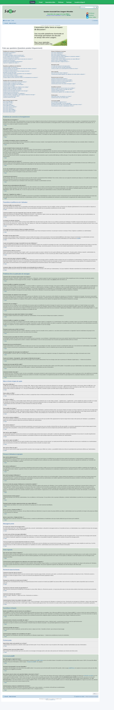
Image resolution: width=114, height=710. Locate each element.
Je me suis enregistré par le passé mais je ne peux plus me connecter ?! (18, 59)
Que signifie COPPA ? (7, 53)
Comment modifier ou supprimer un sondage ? (12, 88)
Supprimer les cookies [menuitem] (79, 696)
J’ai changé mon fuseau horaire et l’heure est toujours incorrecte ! (16, 71)
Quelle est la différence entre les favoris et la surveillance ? (63, 88)
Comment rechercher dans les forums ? (59, 78)
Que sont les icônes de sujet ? (9, 111)
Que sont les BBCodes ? (8, 101)
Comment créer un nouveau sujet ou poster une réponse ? (15, 81)
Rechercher (94, 7)
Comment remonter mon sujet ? (9, 97)
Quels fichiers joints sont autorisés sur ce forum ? (61, 96)
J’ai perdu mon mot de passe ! (9, 60)
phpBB (78, 238)
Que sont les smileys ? (7, 104)
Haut (5, 125)
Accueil (6, 23)
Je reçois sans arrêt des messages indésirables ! (61, 67)
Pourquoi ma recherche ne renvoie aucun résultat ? (61, 79)
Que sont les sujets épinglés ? (9, 109)
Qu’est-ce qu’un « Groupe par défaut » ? (59, 60)
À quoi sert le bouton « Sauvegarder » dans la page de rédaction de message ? (19, 94)
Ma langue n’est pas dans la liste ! (10, 72)
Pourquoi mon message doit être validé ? (11, 95)
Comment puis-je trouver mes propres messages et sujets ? (63, 83)
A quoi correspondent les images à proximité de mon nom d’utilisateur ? (17, 73)
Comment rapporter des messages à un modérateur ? (14, 93)
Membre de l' (66, 15)
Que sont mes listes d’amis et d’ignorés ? (59, 72)
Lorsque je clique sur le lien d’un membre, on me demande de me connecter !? (20, 77)
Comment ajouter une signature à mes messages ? (13, 84)
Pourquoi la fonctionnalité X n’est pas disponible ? (61, 103)
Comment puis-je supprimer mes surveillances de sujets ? (63, 91)
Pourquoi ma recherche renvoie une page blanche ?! (62, 81)
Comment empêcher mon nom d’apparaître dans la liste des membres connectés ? (20, 68)
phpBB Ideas (72, 668)
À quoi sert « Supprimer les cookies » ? (11, 62)
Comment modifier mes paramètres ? (10, 67)
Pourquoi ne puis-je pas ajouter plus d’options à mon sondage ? (16, 87)
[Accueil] (10, 11)
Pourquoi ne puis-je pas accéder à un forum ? (12, 89)
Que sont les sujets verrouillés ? (9, 110)
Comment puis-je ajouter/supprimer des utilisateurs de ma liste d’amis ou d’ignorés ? (68, 74)
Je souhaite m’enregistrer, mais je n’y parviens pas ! (13, 55)
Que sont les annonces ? (8, 108)
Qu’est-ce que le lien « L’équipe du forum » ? (60, 61)
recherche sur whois (88, 675)
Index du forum (12, 23)
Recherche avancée (96, 7)
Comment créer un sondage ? (9, 85)
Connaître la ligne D (79, 2)
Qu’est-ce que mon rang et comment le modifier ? (13, 76)
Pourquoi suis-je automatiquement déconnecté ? (13, 61)
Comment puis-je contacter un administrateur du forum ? (62, 105)
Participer (69, 2)
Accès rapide (7, 20)
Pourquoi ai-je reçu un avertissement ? (11, 92)
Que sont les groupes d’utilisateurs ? (58, 55)
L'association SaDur (50, 2)
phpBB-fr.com (52, 699)
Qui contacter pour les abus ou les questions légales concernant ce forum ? (66, 104)
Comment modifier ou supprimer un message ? (12, 83)
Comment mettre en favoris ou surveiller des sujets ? (62, 89)
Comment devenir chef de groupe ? (58, 57)
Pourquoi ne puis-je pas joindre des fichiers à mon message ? (15, 90)
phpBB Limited (39, 660)
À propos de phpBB (31, 661)
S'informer (61, 2)
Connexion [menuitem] (95, 20)
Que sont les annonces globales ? (10, 106)
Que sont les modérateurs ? (57, 53)
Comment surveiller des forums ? (58, 90)
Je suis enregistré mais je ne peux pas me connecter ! (14, 56)
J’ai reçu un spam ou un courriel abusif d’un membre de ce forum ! (64, 68)
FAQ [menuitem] (13, 20)
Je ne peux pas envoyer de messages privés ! (60, 65)
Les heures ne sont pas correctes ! (10, 69)
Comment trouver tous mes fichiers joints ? (60, 97)
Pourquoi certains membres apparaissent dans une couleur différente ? (65, 59)
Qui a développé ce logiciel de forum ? (59, 101)
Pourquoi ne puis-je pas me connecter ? (11, 57)
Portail (40, 2)
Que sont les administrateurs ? (57, 52)
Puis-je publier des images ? (9, 105)
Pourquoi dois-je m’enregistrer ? (9, 52)
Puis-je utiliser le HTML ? (8, 102)
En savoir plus (57, 25)
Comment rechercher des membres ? (59, 82)
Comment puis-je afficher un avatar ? (10, 74)
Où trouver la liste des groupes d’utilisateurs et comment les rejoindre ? (65, 56)
